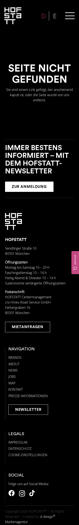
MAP (11, 383)
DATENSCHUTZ (20, 448)
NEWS (13, 370)
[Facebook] (11, 493)
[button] (69, 16)
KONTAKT (15, 389)
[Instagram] (22, 493)
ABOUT (13, 364)
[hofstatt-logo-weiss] (12, 15)
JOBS (12, 376)
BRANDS (14, 357)
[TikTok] (32, 493)
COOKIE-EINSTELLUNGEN (27, 455)
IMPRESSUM (17, 442)
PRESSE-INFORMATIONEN (28, 396)
